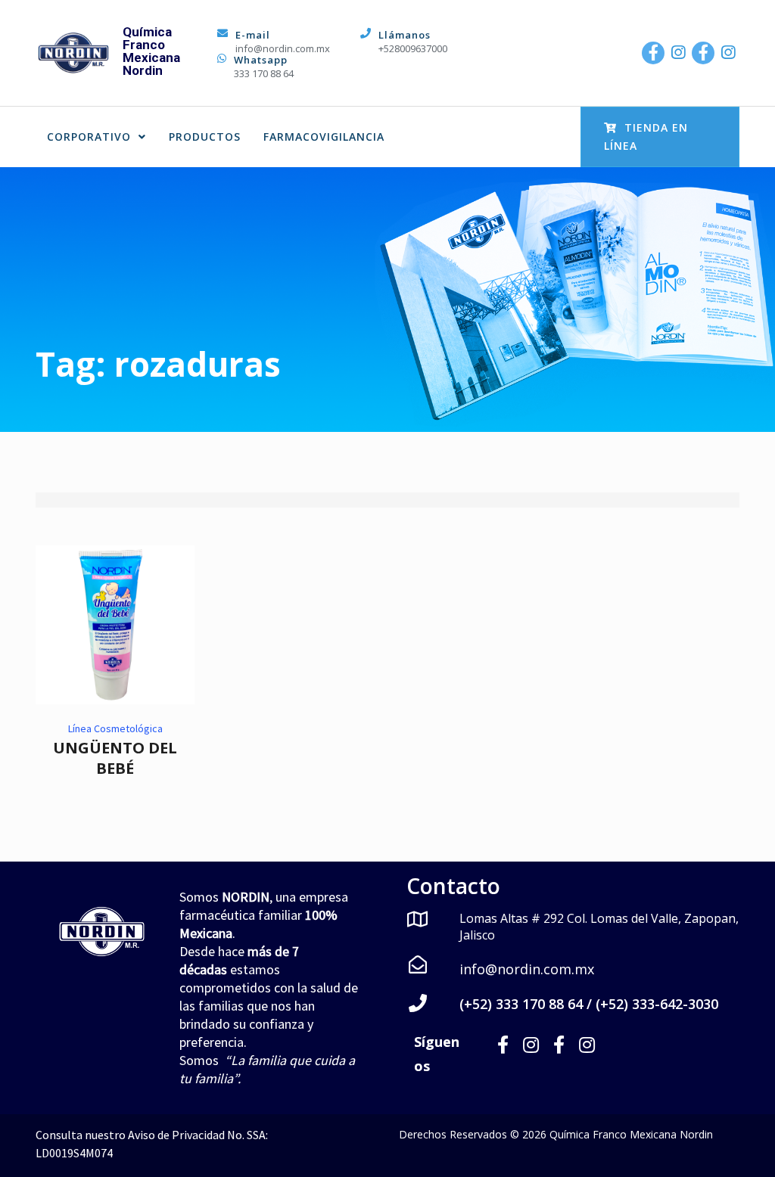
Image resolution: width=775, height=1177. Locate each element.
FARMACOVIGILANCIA (323, 136)
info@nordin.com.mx (282, 48)
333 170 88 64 (264, 73)
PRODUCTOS (205, 136)
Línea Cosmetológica (115, 728)
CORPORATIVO (89, 136)
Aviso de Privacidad (176, 1134)
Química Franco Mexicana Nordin (151, 51)
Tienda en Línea (646, 136)
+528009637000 (412, 48)
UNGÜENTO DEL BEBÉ (115, 758)
